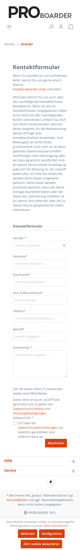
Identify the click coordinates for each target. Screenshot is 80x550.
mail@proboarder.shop (29, 89)
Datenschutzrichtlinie (28, 409)
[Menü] (9, 27)
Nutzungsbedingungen (29, 413)
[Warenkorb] (71, 27)
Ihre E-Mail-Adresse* (28, 293)
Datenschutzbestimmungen (38, 428)
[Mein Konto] (61, 27)
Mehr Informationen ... (57, 525)
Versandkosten (17, 500)
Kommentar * (22, 347)
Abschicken (56, 443)
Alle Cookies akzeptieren (41, 544)
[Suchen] (51, 27)
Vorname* (20, 256)
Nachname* (21, 275)
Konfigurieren (52, 534)
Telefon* (19, 311)
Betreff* (19, 329)
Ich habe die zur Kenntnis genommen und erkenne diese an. (40, 430)
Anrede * (19, 238)
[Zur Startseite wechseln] (40, 12)
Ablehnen (28, 534)
